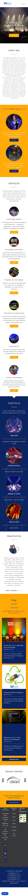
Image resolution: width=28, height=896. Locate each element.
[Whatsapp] (5, 872)
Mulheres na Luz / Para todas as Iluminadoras (14, 731)
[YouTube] (5, 864)
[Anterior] (3, 791)
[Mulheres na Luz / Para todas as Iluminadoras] (14, 733)
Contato (14, 841)
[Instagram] (5, 868)
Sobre (14, 827)
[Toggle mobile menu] (25, 4)
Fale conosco (14, 35)
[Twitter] (5, 856)
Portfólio (14, 837)
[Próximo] (25, 791)
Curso (14, 831)
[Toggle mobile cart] (22, 4)
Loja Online (14, 845)
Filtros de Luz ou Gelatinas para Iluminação (14, 639)
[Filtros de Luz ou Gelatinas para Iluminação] (14, 641)
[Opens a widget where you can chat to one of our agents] (4, 893)
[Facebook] (5, 860)
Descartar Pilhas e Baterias (14, 686)
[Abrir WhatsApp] (25, 893)
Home (14, 824)
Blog (14, 834)
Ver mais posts (14, 770)
